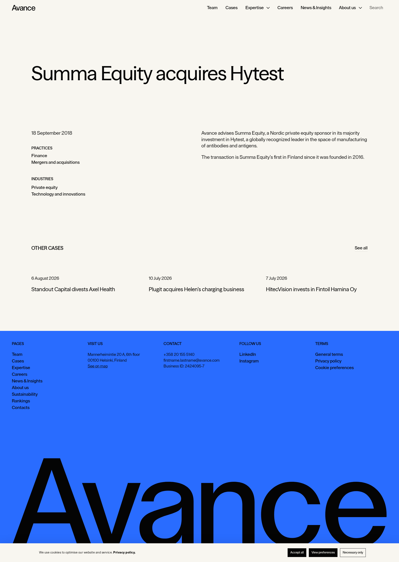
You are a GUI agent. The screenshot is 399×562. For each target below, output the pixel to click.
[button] (257, 8)
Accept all (297, 552)
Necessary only (353, 552)
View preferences (323, 552)
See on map (98, 366)
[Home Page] (23, 8)
